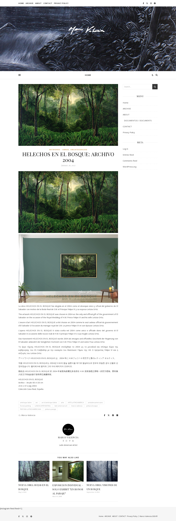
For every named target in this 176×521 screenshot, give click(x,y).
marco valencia (76, 406)
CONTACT (47, 3)
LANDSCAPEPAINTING (43, 406)
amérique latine (26, 402)
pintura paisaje (50, 409)
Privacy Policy (61, 3)
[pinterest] (155, 3)
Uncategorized (78, 150)
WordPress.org (129, 166)
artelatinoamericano (95, 402)
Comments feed (130, 160)
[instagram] (151, 3)
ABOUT (38, 3)
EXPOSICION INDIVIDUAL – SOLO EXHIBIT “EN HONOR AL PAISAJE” (67, 489)
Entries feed (128, 154)
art (37, 402)
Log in (125, 149)
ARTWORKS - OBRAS (59, 150)
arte (62, 402)
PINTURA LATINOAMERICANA (30, 409)
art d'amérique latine (49, 402)
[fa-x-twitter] (147, 3)
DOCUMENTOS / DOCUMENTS (138, 120)
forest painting (25, 406)
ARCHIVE (29, 3)
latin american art (61, 406)
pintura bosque (92, 406)
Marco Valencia (28, 415)
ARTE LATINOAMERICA (76, 402)
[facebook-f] (143, 3)
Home (21, 3)
